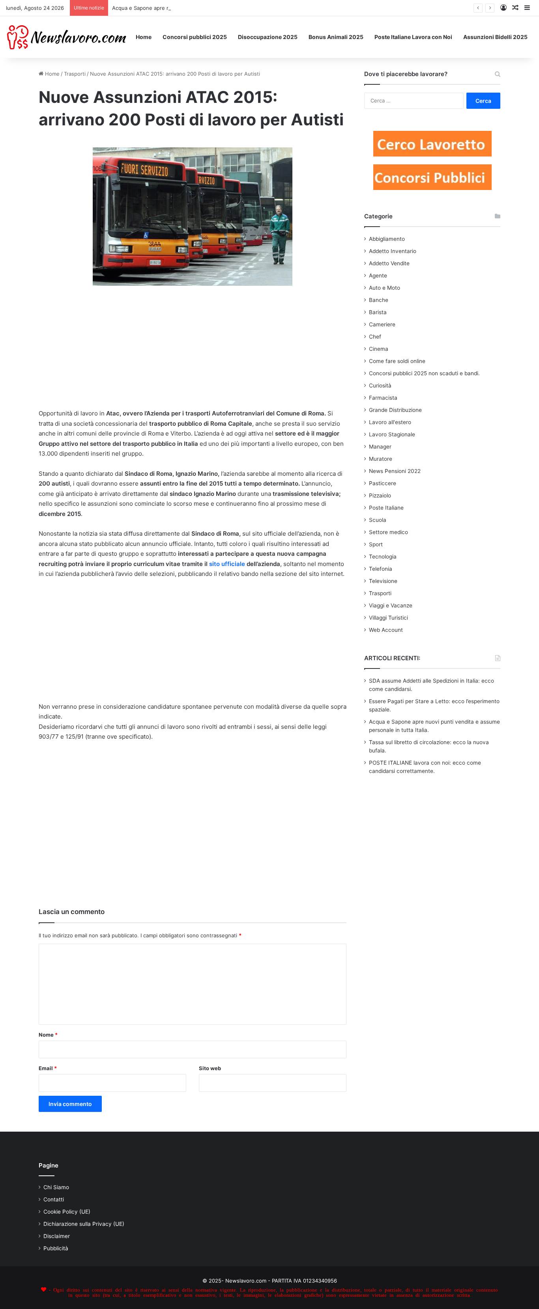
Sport (376, 544)
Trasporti (75, 74)
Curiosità (380, 385)
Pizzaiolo (380, 495)
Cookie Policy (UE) (66, 1211)
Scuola (377, 520)
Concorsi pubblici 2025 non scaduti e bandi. (424, 373)
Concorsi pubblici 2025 (195, 37)
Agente (378, 275)
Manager (380, 446)
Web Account (386, 630)
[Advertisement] (192, 351)
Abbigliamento (387, 239)
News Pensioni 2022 (395, 471)
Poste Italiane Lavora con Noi (413, 37)
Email (48, 1068)
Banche (378, 300)
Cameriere (382, 324)
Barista (378, 312)
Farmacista (383, 398)
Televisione (383, 581)
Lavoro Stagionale (392, 434)
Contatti (53, 1199)
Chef (375, 336)
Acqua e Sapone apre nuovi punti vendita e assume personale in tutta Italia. (205, 8)
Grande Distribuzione (395, 410)
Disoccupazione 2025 (268, 37)
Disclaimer (56, 1236)
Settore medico (388, 532)
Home (144, 37)
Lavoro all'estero (390, 422)
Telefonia (380, 569)
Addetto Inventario (392, 251)
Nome (48, 1035)
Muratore (380, 459)
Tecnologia (383, 556)
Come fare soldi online (397, 361)
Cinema (378, 349)
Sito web (210, 1068)
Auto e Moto (384, 288)
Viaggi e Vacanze (390, 605)
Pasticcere (382, 483)
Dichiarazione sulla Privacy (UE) (83, 1224)
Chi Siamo (56, 1187)
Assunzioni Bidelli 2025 (495, 37)
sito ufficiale (226, 564)
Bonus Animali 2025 (336, 37)
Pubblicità (55, 1248)
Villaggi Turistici (388, 617)
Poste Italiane (386, 508)
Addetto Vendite (389, 263)
